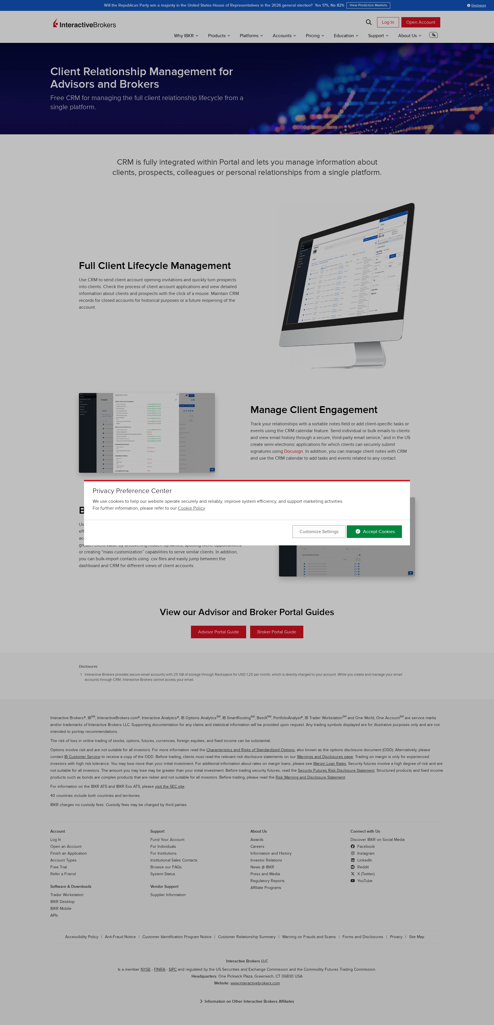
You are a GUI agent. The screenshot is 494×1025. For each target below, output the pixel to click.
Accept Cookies (378, 532)
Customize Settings (319, 532)
